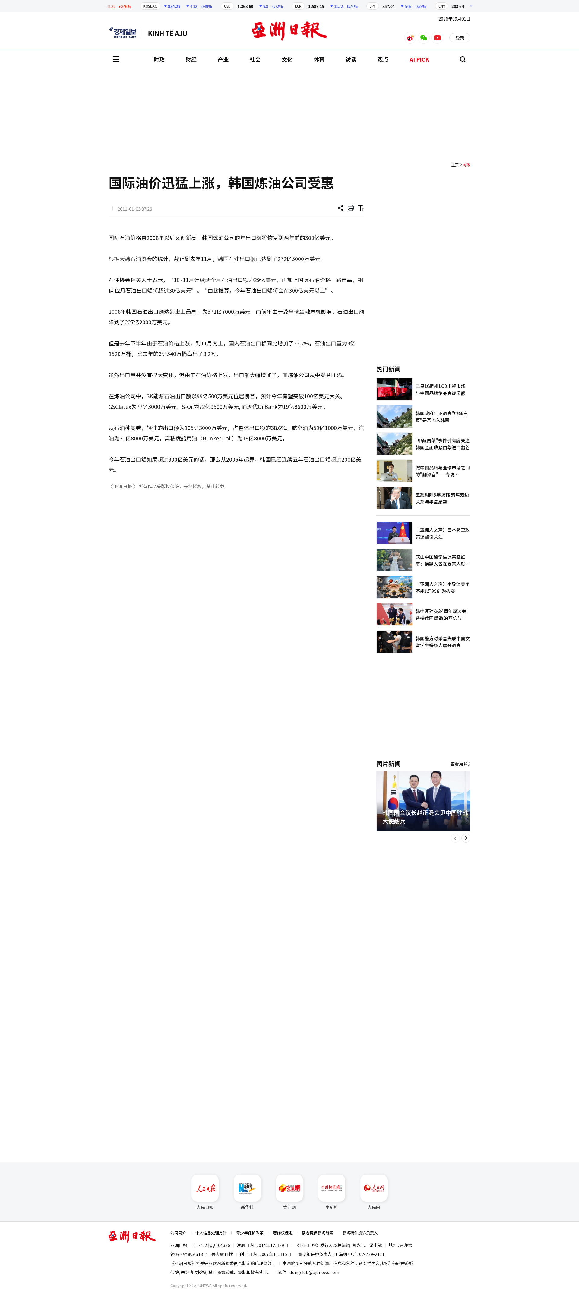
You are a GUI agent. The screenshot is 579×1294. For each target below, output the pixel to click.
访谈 (351, 59)
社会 (255, 59)
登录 (460, 38)
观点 (383, 59)
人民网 (374, 1207)
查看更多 (459, 763)
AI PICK (419, 59)
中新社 (331, 1207)
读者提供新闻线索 (317, 1232)
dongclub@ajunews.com (314, 1272)
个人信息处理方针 (211, 1232)
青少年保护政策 (250, 1232)
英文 (125, 32)
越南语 (170, 32)
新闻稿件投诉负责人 (360, 1232)
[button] (455, 838)
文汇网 (289, 1207)
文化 (287, 59)
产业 (223, 59)
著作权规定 (283, 1232)
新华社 (247, 1207)
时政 (159, 59)
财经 (191, 59)
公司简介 (178, 1232)
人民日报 (205, 1207)
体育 (319, 59)
